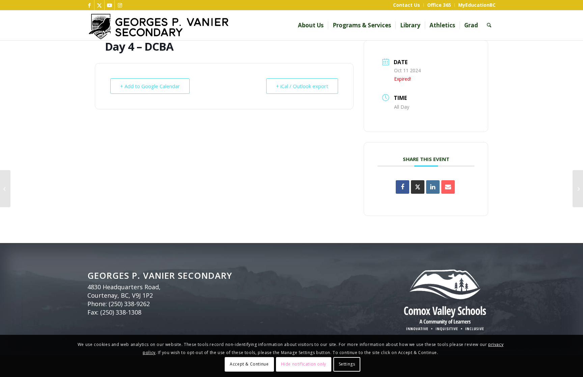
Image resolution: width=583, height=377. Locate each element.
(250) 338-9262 (129, 304)
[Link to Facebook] (89, 5)
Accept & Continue (249, 364)
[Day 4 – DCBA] (5, 188)
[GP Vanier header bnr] (199, 25)
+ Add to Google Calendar (150, 86)
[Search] (489, 25)
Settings (347, 364)
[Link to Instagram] (120, 5)
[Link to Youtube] (109, 5)
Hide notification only (303, 364)
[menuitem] (407, 5)
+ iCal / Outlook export (302, 86)
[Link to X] (99, 5)
